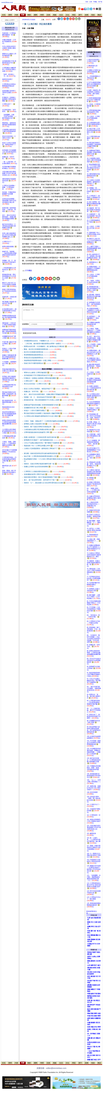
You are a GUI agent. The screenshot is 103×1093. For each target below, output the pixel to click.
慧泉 (99, 993)
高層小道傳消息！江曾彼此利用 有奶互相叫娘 (48, 437)
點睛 (92, 993)
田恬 (92, 1016)
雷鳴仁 (89, 958)
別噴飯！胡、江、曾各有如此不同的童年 (46, 397)
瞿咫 (95, 1013)
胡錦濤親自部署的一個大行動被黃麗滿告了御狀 (48, 477)
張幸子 (89, 956)
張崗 (93, 1055)
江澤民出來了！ (37, 381)
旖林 (95, 1016)
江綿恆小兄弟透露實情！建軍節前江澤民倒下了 (48, 448)
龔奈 (97, 935)
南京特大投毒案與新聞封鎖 (40, 352)
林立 (97, 1029)
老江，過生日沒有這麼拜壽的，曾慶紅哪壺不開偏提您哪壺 (52, 394)
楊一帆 (96, 931)
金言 (98, 985)
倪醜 (88, 1038)
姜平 (93, 1005)
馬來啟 (89, 952)
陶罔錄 (89, 996)
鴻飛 (90, 998)
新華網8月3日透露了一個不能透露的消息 (45, 440)
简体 (86, 2)
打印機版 (28, 270)
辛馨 (88, 1022)
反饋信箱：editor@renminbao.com (51, 1068)
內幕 (16, 15)
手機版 (95, 2)
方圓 (88, 969)
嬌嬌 (88, 1048)
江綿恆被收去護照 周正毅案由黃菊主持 (45, 429)
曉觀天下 (94, 989)
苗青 (88, 1000)
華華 (99, 1016)
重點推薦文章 (10, 28)
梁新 (98, 1033)
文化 (67, 15)
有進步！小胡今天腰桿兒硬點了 (43, 410)
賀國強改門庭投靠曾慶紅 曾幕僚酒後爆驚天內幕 (49, 405)
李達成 (98, 1005)
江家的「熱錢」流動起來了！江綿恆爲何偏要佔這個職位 (52, 421)
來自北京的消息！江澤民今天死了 (44, 384)
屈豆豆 (98, 1022)
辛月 (97, 976)
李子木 (94, 944)
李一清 (89, 1033)
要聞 (10, 15)
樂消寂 (93, 976)
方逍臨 (89, 944)
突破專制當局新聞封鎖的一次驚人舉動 (44, 360)
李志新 (89, 980)
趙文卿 (89, 1005)
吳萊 (88, 1027)
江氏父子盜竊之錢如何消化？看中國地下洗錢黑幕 (49, 443)
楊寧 (92, 965)
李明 (92, 926)
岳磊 (99, 1013)
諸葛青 (94, 1042)
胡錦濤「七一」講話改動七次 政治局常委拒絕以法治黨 (51, 483)
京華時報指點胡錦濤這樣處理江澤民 (44, 432)
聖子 (95, 965)
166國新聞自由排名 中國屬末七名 (43, 341)
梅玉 (95, 1059)
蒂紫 (98, 989)
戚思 (88, 1018)
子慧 (93, 1046)
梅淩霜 (96, 918)
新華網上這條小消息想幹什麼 (42, 424)
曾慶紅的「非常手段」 (40, 391)
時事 (22, 15)
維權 (86, 15)
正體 (90, 2)
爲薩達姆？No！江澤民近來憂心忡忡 (44, 446)
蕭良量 (96, 1009)
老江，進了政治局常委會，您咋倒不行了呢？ (48, 480)
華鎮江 (94, 1033)
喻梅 (92, 1018)
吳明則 (94, 996)
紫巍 (97, 1038)
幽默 (29, 15)
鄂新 (92, 1013)
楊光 (98, 952)
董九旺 (93, 1038)
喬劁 (88, 1013)
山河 (88, 965)
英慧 (88, 993)
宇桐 (93, 980)
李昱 (88, 931)
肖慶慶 (96, 1018)
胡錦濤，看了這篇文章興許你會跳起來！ (46, 427)
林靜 (88, 939)
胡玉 (88, 976)
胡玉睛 (98, 939)
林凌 (88, 1044)
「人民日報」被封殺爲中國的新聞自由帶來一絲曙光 (49, 343)
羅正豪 (89, 954)
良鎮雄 (94, 985)
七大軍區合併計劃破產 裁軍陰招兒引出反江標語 (49, 416)
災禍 (48, 15)
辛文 (92, 922)
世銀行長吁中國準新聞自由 (41, 363)
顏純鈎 (93, 961)
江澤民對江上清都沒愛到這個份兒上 (44, 471)
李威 (88, 1016)
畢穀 (88, 989)
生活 (61, 15)
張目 (88, 1024)
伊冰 (95, 1027)
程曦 (88, 926)
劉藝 (88, 1059)
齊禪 (99, 1027)
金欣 (92, 918)
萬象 (54, 15)
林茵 (98, 968)
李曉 (93, 1029)
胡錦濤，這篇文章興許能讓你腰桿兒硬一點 (47, 464)
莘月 (97, 980)
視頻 (93, 15)
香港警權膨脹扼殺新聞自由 (40, 355)
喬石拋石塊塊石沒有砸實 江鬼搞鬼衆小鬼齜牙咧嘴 (49, 413)
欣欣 (98, 1042)
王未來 (94, 972)
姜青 (92, 1009)
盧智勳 (89, 985)
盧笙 (90, 1053)
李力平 (89, 1002)
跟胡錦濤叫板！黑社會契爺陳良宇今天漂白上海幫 (49, 400)
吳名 (88, 935)
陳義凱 (89, 987)
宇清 (95, 993)
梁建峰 (93, 939)
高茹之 (98, 1000)
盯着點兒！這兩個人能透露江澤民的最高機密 (48, 378)
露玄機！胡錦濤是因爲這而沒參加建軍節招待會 (48, 453)
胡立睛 (89, 972)
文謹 (95, 922)
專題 (73, 15)
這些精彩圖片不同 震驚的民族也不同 (45, 375)
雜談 (99, 15)
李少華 (98, 1046)
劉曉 (88, 922)
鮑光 (88, 1009)
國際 (35, 15)
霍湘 (96, 1051)
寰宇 (80, 15)
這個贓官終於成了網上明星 (41, 408)
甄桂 (88, 991)
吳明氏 (94, 968)
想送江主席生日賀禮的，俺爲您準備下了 (46, 389)
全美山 (94, 956)
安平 (99, 1059)
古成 (97, 961)
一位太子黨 (91, 1051)
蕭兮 (92, 931)
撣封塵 (89, 968)
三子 (88, 1035)
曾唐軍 (91, 974)
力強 (95, 926)
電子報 (100, 2)
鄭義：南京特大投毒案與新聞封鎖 (42, 349)
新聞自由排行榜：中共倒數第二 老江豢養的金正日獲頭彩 (52, 346)
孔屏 (88, 918)
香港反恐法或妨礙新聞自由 (40, 358)
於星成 (89, 1042)
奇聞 (42, 15)
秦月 (99, 965)
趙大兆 (89, 1055)
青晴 (88, 1006)
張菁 (98, 956)
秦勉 (88, 961)
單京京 (89, 1046)
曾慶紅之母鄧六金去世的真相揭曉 (44, 466)
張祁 (97, 1055)
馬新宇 (94, 952)
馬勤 (92, 1027)
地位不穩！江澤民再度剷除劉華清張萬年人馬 (48, 456)
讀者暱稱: (25, 324)
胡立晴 (89, 941)
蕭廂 (88, 946)
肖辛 (98, 944)
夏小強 (93, 1000)
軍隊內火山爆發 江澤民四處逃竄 (43, 372)
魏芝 (92, 1059)
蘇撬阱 (93, 1022)
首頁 (3, 15)
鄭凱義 (93, 935)
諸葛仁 (89, 1029)
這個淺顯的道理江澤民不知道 (42, 474)
